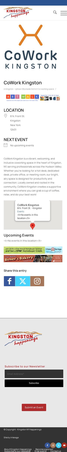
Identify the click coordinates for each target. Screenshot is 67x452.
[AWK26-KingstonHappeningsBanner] (33, 100)
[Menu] (62, 12)
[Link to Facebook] (47, 445)
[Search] (53, 12)
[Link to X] (58, 445)
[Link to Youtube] (64, 445)
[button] (32, 226)
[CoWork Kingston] (31, 46)
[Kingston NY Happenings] (29, 12)
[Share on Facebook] (9, 281)
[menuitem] (53, 12)
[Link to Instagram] (37, 281)
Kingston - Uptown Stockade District (21, 89)
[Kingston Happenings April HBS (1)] (33, 253)
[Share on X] (22, 281)
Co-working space (46, 89)
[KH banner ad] (33, 261)
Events (20, 211)
